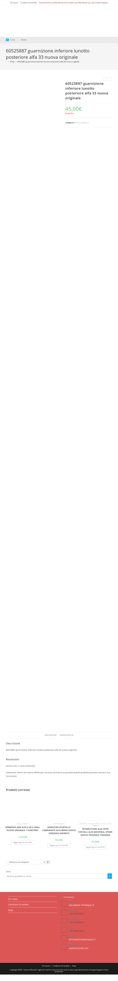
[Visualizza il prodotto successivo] (110, 79)
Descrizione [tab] (51, 735)
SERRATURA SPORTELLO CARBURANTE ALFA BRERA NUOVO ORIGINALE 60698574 (59, 830)
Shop (41, 2)
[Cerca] (109, 876)
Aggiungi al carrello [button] (22, 842)
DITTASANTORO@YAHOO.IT (82, 939)
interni (104, 823)
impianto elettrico (94, 823)
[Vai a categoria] (48, 862)
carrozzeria (83, 823)
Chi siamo (14, 2)
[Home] (6, 61)
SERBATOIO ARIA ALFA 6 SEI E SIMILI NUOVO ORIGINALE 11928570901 (22, 829)
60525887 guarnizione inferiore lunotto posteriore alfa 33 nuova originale (48, 61)
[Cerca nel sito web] (109, 40)
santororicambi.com (78, 948)
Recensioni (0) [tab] (66, 735)
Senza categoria (81, 122)
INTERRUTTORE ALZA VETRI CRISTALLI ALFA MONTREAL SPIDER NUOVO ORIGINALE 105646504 (95, 832)
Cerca (8, 871)
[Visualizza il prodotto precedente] (105, 79)
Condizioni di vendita (28, 2)
